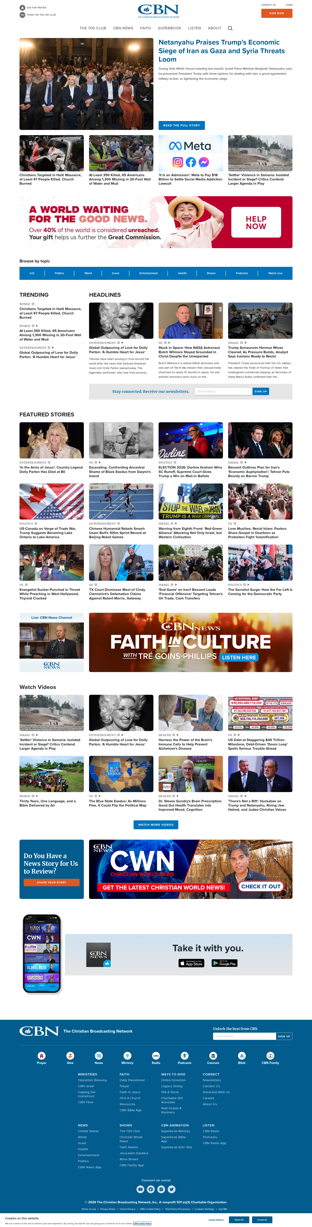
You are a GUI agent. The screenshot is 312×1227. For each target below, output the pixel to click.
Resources (128, 1104)
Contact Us (268, 5)
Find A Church (130, 1098)
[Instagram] (161, 1189)
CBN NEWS (123, 28)
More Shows (129, 1159)
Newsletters (212, 1080)
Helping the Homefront (87, 1094)
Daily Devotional (132, 1080)
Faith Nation (129, 1147)
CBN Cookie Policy (150, 1209)
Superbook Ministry (175, 1131)
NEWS (83, 1125)
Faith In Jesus (130, 1092)
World (88, 273)
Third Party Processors (177, 1209)
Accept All (262, 1219)
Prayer (124, 1086)
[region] (156, 1220)
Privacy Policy (108, 1209)
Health (182, 273)
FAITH (145, 28)
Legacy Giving (172, 1086)
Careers (208, 1098)
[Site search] (230, 30)
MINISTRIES (87, 1074)
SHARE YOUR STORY (51, 882)
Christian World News (131, 1139)
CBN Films (86, 1102)
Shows (211, 273)
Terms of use (88, 1209)
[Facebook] (151, 1189)
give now (276, 13)
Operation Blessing (92, 1080)
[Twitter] (172, 1189)
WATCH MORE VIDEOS (156, 825)
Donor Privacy (127, 1209)
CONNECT (211, 1074)
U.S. (32, 273)
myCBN (223, 1209)
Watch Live (275, 273)
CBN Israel (86, 1086)
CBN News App (89, 1167)
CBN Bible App (131, 1110)
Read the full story (181, 125)
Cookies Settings (204, 1209)
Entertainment (148, 273)
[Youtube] (140, 1189)
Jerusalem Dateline (134, 1153)
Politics (59, 273)
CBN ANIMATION (175, 1125)
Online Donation (173, 1080)
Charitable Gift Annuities (172, 1100)
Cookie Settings (216, 1219)
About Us (210, 1104)
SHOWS (126, 1125)
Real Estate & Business (171, 1110)
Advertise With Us (216, 1092)
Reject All (239, 1219)
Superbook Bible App (173, 1139)
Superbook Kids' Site (176, 1147)
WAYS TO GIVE (173, 1074)
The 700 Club (93, 28)
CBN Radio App (214, 1143)
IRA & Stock (170, 1092)
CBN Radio (211, 1131)
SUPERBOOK (169, 28)
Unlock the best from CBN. (235, 1029)
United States (88, 1131)
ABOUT (214, 28)
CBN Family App (132, 1165)
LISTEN (194, 28)
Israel (115, 273)
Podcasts (242, 273)
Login (289, 5)
